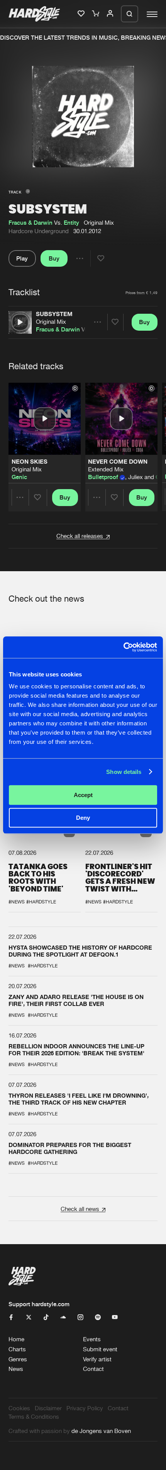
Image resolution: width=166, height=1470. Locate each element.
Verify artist (97, 1359)
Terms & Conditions (33, 1416)
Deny (83, 817)
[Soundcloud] (63, 1317)
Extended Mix (106, 469)
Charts (17, 1349)
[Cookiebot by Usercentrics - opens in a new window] (123, 647)
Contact (93, 1369)
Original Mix (51, 321)
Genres (17, 1359)
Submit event (100, 1349)
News (15, 1369)
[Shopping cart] (96, 14)
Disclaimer (48, 1408)
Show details (123, 772)
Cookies (19, 1408)
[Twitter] (29, 1317)
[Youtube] (115, 1317)
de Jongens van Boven (101, 1431)
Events (92, 1339)
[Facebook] (11, 1317)
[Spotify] (98, 1317)
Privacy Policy (84, 1408)
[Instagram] (80, 1317)
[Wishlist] (82, 14)
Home (16, 1339)
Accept (83, 795)
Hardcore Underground (38, 231)
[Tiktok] (46, 1317)
